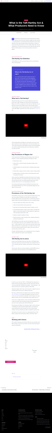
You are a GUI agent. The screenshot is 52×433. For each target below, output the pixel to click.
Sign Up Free (48, 1)
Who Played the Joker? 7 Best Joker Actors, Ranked (43, 421)
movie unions (36, 108)
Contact (2, 429)
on (30, 29)
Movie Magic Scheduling (21, 423)
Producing (26, 20)
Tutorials (3, 414)
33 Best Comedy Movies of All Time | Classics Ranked (43, 424)
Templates (3, 415)
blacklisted (21, 181)
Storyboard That (20, 426)
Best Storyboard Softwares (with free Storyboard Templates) (25, 419)
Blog (2, 411)
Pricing (42, 1)
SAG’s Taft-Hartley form (16, 294)
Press (2, 417)
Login (45, 1)
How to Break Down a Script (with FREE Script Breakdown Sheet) (25, 413)
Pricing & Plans (3, 424)
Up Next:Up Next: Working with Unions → (32, 329)
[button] (26, 125)
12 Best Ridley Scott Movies (40, 418)
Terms (2, 418)
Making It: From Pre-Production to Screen (40, 414)
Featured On (3, 425)
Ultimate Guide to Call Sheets (21, 411)
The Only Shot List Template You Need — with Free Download (25, 415)
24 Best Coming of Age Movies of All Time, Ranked (43, 422)
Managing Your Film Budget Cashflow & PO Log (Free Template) (26, 416)
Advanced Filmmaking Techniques (39, 411)
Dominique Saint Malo (23, 29)
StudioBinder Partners (4, 428)
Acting (14, 373)
